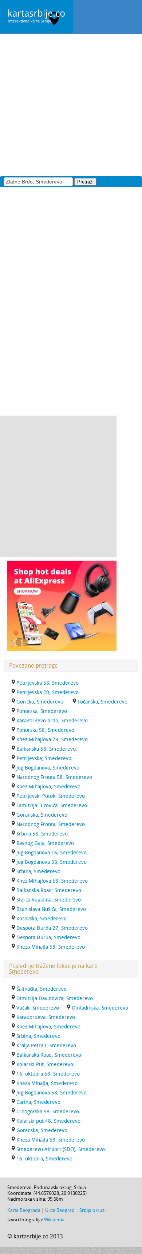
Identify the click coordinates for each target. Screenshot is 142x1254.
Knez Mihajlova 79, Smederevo (52, 740)
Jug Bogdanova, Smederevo (47, 768)
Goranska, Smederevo (41, 815)
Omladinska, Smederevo (100, 1008)
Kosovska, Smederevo (41, 919)
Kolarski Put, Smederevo (44, 1064)
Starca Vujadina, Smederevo (48, 900)
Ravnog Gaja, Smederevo (45, 843)
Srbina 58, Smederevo (42, 834)
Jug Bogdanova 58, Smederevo (51, 862)
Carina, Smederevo (38, 1102)
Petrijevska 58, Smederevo (47, 683)
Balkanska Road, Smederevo (48, 890)
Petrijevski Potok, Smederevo (50, 796)
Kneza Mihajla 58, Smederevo (50, 947)
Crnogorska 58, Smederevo (47, 1112)
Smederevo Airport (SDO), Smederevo (60, 1149)
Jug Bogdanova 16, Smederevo (51, 853)
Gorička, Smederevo (39, 702)
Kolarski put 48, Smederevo (48, 1121)
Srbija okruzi (92, 1210)
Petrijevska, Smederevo (43, 758)
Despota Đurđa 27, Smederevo (52, 928)
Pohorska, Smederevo (41, 711)
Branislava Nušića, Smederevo (51, 909)
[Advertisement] (71, 104)
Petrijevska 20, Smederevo (47, 692)
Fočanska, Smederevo (102, 702)
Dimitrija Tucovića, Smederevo (51, 806)
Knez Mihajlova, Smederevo (48, 787)
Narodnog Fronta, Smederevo (50, 824)
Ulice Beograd (60, 1210)
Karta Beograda (23, 1210)
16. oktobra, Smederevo (44, 1159)
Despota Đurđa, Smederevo (48, 938)
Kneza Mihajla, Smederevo (47, 1083)
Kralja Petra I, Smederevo (46, 1046)
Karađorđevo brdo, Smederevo (52, 721)
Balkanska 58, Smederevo (46, 749)
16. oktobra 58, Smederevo (48, 1074)
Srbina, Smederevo (38, 872)
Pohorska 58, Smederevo (45, 730)
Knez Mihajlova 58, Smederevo (52, 881)
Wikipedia (54, 1219)
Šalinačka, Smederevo (41, 989)
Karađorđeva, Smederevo (45, 1017)
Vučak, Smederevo (37, 1008)
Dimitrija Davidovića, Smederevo (54, 998)
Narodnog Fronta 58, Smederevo (54, 777)
